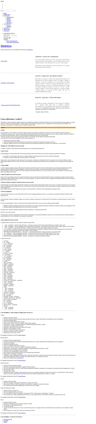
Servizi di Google (8, 419)
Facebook (6, 420)
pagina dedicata (21, 335)
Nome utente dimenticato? (13, 42)
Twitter (5, 422)
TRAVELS (6, 46)
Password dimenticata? (12, 41)
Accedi (5, 39)
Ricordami (6, 38)
